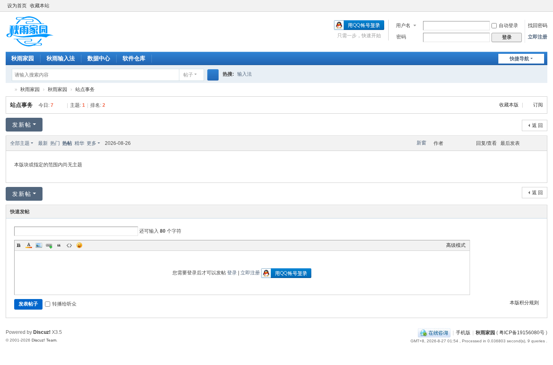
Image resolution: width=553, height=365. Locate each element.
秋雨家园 (22, 58)
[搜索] (213, 75)
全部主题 (20, 143)
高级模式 (456, 245)
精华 (79, 143)
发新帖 (22, 124)
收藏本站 (39, 5)
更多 (91, 143)
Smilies (79, 245)
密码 (401, 37)
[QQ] (434, 332)
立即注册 (537, 37)
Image (39, 245)
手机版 (463, 332)
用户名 (403, 25)
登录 (232, 273)
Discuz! (42, 332)
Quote (59, 245)
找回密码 (537, 25)
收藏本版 (509, 105)
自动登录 (508, 25)
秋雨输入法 (61, 58)
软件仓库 (134, 58)
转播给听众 (64, 304)
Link (49, 245)
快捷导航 (519, 59)
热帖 (67, 143)
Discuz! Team (44, 340)
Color (29, 245)
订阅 (538, 105)
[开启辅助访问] (536, 5)
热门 (55, 143)
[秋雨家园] (30, 31)
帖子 (188, 75)
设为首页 (17, 5)
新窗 (421, 143)
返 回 (537, 125)
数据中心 (98, 58)
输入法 (244, 74)
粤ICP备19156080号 (521, 332)
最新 (43, 143)
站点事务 (85, 89)
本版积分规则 (524, 303)
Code (69, 245)
